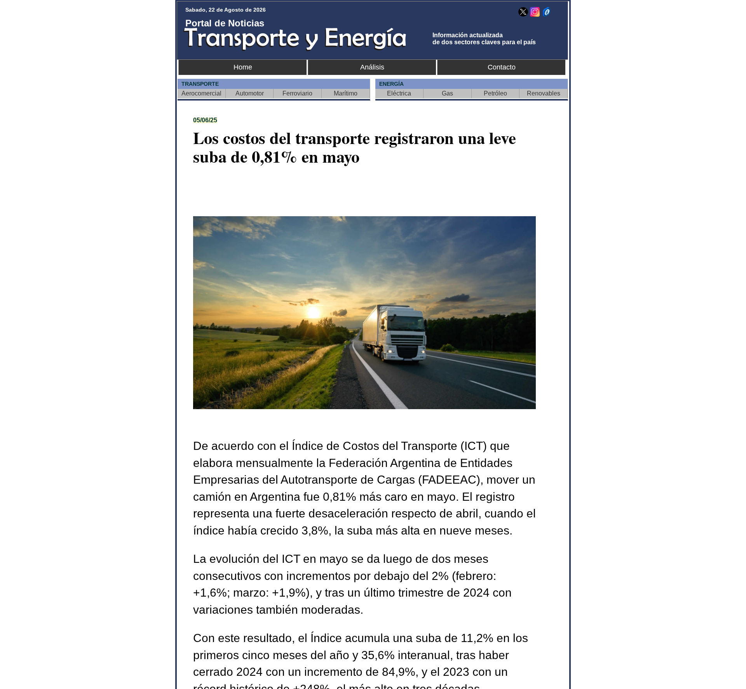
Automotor (249, 93)
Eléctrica (399, 93)
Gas (447, 93)
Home (243, 67)
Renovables (543, 93)
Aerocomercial (201, 93)
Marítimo (345, 93)
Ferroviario (297, 93)
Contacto (502, 67)
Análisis (372, 67)
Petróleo (495, 93)
